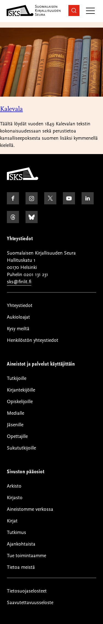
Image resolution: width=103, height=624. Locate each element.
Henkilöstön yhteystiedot (32, 340)
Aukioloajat (18, 317)
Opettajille (17, 436)
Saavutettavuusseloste (30, 603)
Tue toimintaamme (26, 556)
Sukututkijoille (21, 448)
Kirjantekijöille (21, 390)
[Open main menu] (90, 11)
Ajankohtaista (21, 544)
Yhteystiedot (19, 305)
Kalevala (11, 109)
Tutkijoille (16, 378)
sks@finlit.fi (19, 282)
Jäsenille (15, 425)
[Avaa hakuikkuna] (73, 10)
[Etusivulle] (22, 178)
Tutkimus (16, 532)
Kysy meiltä (18, 329)
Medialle (15, 413)
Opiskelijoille (20, 401)
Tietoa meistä (21, 567)
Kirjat (12, 521)
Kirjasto (15, 498)
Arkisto (14, 486)
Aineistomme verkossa (30, 509)
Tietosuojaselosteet (27, 591)
